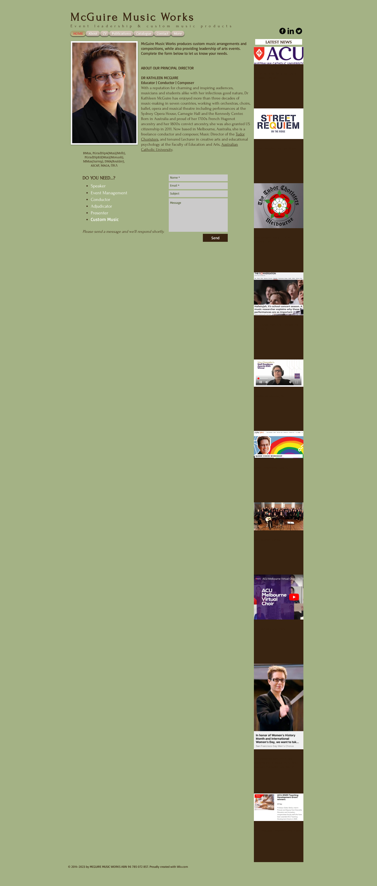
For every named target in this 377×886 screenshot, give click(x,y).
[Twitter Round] (299, 31)
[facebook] (282, 31)
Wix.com (182, 867)
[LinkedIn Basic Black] (290, 31)
